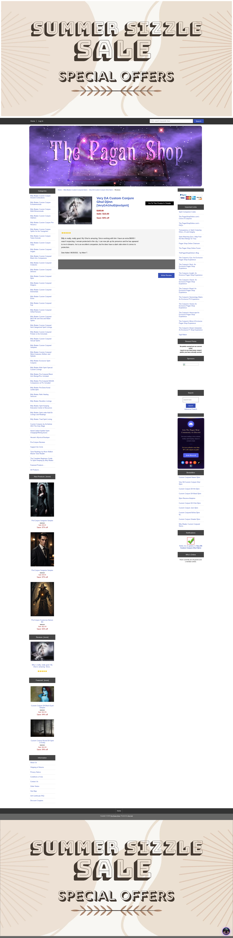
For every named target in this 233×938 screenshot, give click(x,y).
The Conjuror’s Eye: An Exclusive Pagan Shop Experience (191, 258)
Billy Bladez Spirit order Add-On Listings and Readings (41, 413)
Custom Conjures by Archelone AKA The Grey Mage (41, 425)
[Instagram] (186, 462)
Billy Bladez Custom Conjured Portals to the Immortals (40, 333)
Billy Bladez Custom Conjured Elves (40, 297)
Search (190, 393)
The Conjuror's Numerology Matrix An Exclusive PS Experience (191, 298)
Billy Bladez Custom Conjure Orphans (40, 217)
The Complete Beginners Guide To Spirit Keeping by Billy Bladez (41, 459)
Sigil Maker (183, 335)
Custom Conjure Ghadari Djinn (189, 519)
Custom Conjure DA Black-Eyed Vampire (42, 706)
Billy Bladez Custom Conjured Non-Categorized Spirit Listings (41, 326)
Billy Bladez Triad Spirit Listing (41, 419)
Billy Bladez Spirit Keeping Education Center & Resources (41, 407)
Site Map (33, 791)
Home (32, 121)
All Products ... (35, 470)
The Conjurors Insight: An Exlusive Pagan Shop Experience (190, 274)
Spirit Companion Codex (187, 212)
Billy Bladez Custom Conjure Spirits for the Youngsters (40, 230)
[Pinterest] (190, 462)
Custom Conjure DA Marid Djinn (190, 493)
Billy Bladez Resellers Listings (41, 401)
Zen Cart (130, 816)
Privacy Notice (35, 772)
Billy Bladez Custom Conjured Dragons (40, 284)
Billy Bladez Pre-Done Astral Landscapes (40, 389)
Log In (40, 121)
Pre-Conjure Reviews (37, 442)
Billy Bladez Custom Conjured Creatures (40, 264)
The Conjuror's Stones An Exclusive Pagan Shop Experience (188, 306)
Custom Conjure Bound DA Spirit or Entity (42, 741)
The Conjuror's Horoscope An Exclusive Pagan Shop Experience (189, 314)
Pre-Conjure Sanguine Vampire (42, 520)
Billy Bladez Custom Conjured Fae (40, 304)
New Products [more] (42, 477)
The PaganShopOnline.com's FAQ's (189, 224)
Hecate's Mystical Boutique (40, 437)
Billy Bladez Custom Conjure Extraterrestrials (40, 203)
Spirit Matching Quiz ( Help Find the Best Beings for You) (190, 238)
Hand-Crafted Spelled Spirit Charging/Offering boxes (39, 432)
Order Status (34, 786)
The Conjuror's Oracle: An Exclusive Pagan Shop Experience (188, 282)
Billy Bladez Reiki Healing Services (39, 395)
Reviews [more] (42, 637)
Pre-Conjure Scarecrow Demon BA (42, 621)
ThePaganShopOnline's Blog (189, 253)
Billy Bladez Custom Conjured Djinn (75, 190)
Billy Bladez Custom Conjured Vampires (40, 346)
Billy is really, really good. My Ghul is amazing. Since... (42, 666)
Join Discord (191, 455)
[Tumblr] (190, 465)
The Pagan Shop (115, 816)
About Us (33, 762)
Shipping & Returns (37, 767)
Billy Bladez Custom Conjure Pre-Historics (42, 223)
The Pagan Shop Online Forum (190, 248)
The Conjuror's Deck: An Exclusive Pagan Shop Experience (187, 266)
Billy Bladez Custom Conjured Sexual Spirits (40, 340)
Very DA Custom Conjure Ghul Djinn (101, 190)
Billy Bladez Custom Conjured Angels (40, 250)
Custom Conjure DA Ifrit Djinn (189, 489)
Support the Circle (36, 447)
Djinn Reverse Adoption (187, 498)
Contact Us (34, 781)
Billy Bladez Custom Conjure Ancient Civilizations (40, 197)
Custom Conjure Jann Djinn (188, 508)
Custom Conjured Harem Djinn (189, 477)
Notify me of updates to (190, 547)
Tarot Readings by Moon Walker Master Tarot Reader (41, 453)
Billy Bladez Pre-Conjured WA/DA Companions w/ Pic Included (42, 382)
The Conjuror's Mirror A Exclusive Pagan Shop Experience (190, 322)
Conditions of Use (36, 777)
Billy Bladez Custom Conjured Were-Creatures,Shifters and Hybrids (40, 354)
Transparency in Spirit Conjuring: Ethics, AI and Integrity (190, 231)
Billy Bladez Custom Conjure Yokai (40, 244)
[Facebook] (182, 462)
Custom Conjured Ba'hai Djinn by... (189, 513)
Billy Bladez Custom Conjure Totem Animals (40, 237)
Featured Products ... (37, 465)
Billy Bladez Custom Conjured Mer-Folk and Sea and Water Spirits (40, 318)
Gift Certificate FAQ (37, 796)
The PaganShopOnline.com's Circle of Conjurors (189, 217)
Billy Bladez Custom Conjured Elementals (40, 291)
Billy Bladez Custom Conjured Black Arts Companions (40, 257)
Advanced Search (190, 409)
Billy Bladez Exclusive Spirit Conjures (40, 362)
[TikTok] (199, 462)
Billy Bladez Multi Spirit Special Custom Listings (41, 368)
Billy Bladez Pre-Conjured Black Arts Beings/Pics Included (41, 375)
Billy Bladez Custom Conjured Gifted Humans (40, 311)
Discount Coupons (36, 800)
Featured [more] (42, 680)
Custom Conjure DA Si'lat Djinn (190, 503)
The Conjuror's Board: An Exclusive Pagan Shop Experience (187, 290)
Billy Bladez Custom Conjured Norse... (189, 525)
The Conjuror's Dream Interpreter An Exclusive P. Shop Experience (191, 329)
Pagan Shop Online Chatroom (189, 243)
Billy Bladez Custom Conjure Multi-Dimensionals (40, 210)
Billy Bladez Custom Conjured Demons (40, 270)
